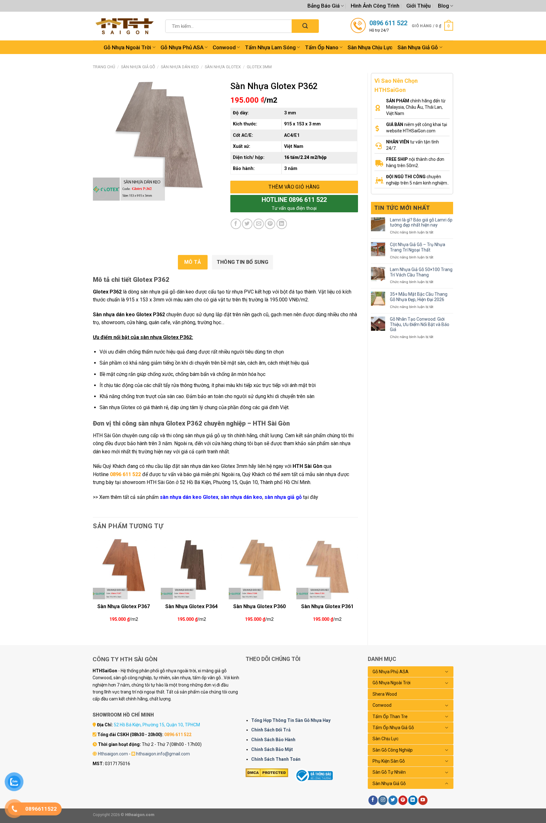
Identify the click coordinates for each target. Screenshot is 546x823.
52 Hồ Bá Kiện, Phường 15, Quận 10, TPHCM (157, 724)
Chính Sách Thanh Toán (275, 759)
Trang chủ (104, 66)
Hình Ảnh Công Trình (375, 6)
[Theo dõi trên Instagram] (382, 800)
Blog (443, 6)
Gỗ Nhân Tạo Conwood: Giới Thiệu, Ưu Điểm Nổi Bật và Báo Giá (419, 324)
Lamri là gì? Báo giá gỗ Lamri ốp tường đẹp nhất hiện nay (421, 222)
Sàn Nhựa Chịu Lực (370, 47)
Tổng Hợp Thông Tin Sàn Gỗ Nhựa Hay (291, 720)
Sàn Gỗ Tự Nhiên (389, 772)
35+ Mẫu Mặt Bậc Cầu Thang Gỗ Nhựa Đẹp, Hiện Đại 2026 (418, 297)
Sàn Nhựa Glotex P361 (327, 606)
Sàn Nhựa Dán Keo (180, 66)
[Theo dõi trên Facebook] (373, 800)
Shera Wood (385, 694)
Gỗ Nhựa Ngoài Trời (127, 47)
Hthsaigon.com (113, 753)
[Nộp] (305, 26)
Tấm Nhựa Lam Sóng (270, 47)
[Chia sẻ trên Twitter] (247, 224)
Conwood (224, 47)
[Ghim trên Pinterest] (270, 224)
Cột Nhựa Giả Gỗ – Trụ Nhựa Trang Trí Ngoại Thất (417, 247)
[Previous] (93, 586)
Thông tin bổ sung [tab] (242, 262)
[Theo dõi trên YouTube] (423, 800)
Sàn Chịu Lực (385, 738)
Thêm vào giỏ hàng (294, 187)
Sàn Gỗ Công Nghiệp (393, 750)
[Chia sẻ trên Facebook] (236, 224)
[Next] (357, 586)
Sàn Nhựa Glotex (223, 66)
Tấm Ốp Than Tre (390, 716)
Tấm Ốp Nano (321, 47)
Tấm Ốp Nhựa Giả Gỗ (393, 727)
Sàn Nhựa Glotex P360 (259, 606)
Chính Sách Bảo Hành (273, 739)
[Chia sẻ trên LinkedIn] (281, 224)
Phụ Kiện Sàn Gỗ (389, 761)
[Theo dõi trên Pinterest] (403, 800)
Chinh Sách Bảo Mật (272, 749)
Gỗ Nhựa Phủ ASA (182, 47)
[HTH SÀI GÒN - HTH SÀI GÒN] (124, 26)
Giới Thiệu (418, 6)
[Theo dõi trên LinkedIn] (412, 800)
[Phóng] (101, 193)
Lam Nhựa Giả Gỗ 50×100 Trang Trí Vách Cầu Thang (421, 272)
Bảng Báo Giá (323, 6)
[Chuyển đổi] (447, 671)
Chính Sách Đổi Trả (271, 729)
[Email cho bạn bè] (258, 224)
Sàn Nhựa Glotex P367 (123, 606)
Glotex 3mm (259, 66)
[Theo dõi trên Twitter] (392, 800)
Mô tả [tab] (192, 262)
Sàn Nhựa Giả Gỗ (417, 47)
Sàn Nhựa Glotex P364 (191, 606)
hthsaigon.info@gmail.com (163, 753)
